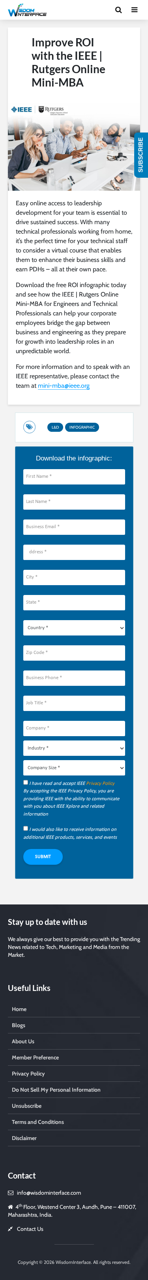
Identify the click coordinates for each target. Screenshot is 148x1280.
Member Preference (35, 1057)
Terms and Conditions (38, 1121)
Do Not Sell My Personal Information (56, 1089)
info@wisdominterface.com (49, 1192)
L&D (55, 427)
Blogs (18, 1025)
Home (19, 1009)
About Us (23, 1041)
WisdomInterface (72, 1262)
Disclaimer (24, 1138)
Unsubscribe (26, 1105)
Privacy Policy (100, 783)
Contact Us (30, 1228)
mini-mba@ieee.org (64, 385)
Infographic (82, 427)
